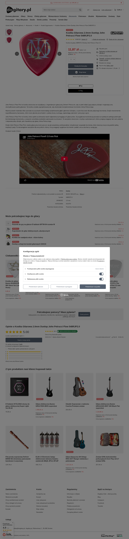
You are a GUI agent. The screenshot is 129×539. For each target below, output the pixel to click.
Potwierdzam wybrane (36, 286)
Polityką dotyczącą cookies (69, 259)
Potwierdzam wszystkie (92, 286)
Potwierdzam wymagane (64, 286)
